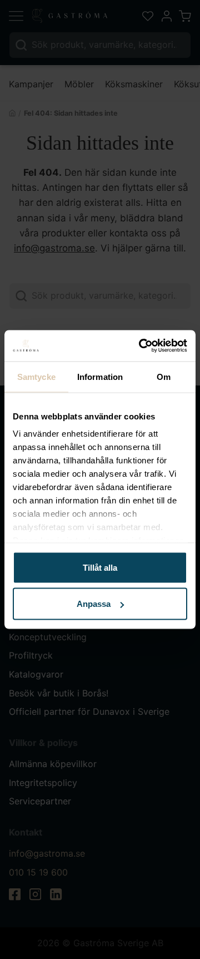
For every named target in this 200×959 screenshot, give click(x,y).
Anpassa (94, 604)
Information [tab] (100, 376)
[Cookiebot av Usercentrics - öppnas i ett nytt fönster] (141, 346)
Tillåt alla (100, 567)
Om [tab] (164, 376)
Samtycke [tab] (36, 376)
